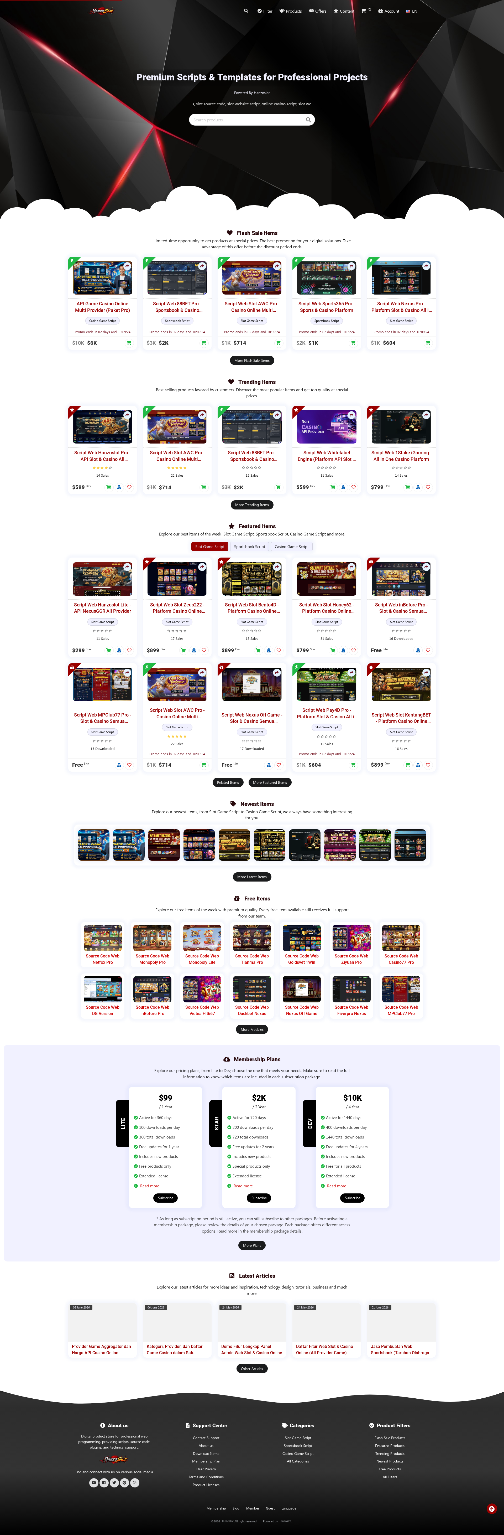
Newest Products (389, 1461)
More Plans (252, 1245)
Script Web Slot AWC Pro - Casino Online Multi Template (252, 307)
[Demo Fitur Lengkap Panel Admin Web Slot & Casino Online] (252, 1322)
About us (206, 1445)
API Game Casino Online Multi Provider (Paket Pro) (102, 307)
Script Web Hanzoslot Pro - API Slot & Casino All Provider (102, 456)
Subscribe (165, 1197)
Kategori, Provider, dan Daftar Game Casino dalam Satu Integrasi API (175, 1350)
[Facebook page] (104, 1482)
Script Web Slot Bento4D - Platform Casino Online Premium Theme (252, 608)
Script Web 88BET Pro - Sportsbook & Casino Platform (177, 307)
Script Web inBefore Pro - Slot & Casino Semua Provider (401, 608)
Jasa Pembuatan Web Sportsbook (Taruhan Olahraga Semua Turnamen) (400, 1350)
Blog (236, 1508)
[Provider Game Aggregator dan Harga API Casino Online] (102, 1322)
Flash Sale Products (390, 1437)
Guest (270, 1508)
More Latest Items (252, 876)
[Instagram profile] (134, 1482)
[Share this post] (127, 266)
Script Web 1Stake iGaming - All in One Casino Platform (401, 456)
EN (414, 11)
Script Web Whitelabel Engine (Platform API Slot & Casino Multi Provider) (327, 456)
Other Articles (252, 1368)
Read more (149, 1185)
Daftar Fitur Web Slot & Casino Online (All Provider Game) (324, 1349)
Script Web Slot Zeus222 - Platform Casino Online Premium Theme (177, 608)
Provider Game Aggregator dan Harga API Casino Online (101, 1349)
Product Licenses (206, 1484)
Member (252, 1508)
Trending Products (390, 1453)
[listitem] (93, 845)
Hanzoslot (227, 1521)
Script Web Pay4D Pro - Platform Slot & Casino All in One (327, 714)
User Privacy (206, 1468)
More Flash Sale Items (252, 360)
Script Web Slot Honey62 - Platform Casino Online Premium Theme (326, 608)
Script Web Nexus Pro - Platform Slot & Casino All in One (401, 307)
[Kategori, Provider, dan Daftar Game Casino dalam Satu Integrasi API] (177, 1322)
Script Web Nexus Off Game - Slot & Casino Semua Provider (252, 718)
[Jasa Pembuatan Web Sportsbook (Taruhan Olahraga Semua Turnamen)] (401, 1322)
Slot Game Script (298, 1437)
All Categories (298, 1461)
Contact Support (206, 1437)
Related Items (228, 782)
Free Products (390, 1468)
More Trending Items (252, 504)
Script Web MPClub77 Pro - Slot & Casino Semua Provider (102, 718)
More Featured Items (270, 782)
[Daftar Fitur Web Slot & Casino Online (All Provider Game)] (326, 1322)
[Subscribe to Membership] (119, 487)
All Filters (390, 1476)
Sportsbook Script (298, 1445)
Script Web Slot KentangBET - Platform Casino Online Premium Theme (401, 718)
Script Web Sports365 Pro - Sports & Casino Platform (326, 307)
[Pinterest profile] (124, 1482)
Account (392, 11)
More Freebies (252, 1029)
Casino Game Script (298, 1453)
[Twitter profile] (114, 1482)
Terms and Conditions (206, 1476)
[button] (129, 343)
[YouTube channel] (93, 1482)
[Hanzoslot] (101, 11)
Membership (216, 1508)
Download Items (206, 1453)
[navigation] (289, 1508)
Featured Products (390, 1445)
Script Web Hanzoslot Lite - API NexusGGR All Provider (102, 608)
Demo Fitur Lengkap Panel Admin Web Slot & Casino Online (251, 1349)
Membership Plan (206, 1461)
